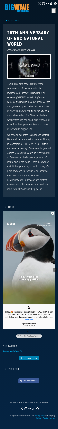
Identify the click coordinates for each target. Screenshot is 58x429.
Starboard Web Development (45, 418)
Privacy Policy (39, 416)
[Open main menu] (54, 10)
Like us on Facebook (29, 381)
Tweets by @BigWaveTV (12, 351)
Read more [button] (29, 319)
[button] (3, 270)
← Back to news (11, 20)
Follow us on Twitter (29, 358)
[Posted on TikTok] (29, 307)
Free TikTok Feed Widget (30, 336)
